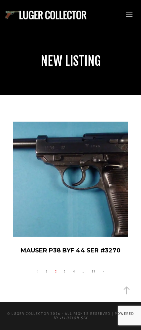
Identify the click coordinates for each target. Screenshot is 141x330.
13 (93, 271)
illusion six (74, 318)
